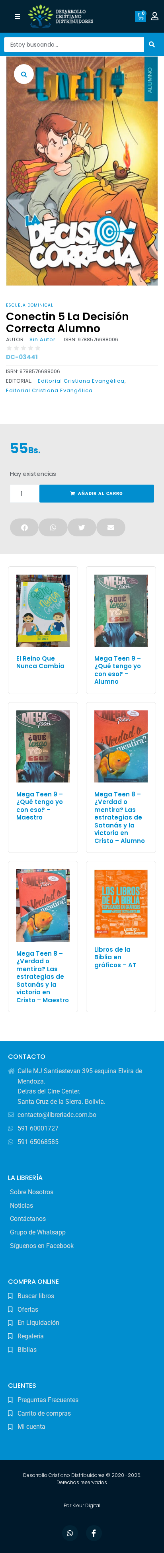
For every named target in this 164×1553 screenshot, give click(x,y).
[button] (18, 16)
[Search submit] (152, 44)
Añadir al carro (100, 493)
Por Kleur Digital (82, 1505)
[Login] (155, 16)
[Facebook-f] (94, 1533)
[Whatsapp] (70, 1533)
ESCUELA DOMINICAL (29, 305)
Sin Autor (42, 340)
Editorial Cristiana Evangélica (81, 381)
